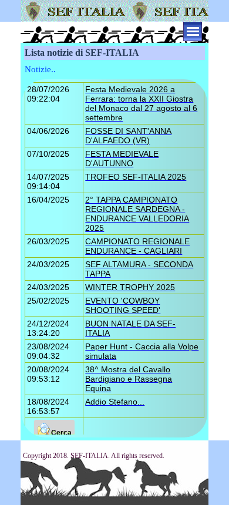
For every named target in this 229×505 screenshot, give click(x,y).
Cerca (61, 433)
